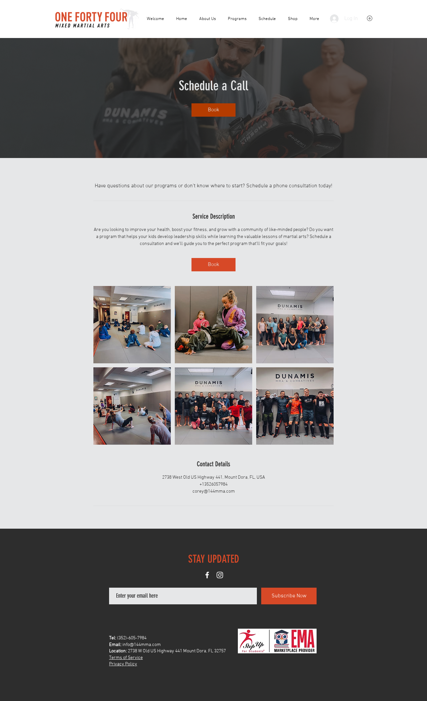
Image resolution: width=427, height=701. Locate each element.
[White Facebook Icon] (207, 575)
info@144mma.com (141, 645)
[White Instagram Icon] (220, 575)
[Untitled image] (132, 324)
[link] (213, 110)
